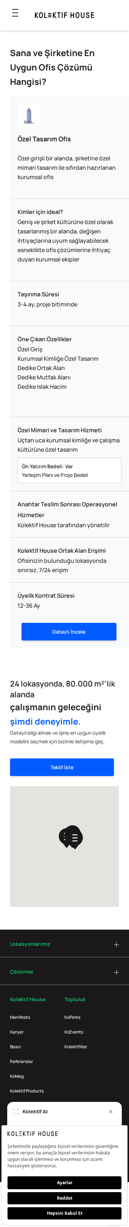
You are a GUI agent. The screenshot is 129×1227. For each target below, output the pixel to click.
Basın (15, 1047)
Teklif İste (62, 767)
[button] (75, 839)
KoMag (17, 1076)
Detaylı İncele (68, 631)
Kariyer (17, 1032)
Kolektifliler (75, 1047)
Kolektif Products (27, 1091)
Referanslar (21, 1061)
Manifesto (20, 1017)
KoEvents (73, 1032)
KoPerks (72, 1017)
